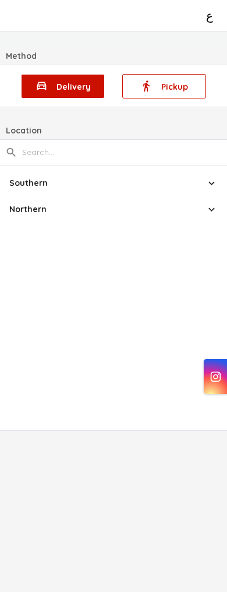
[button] (113, 183)
